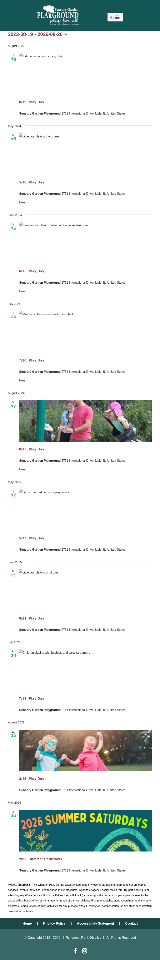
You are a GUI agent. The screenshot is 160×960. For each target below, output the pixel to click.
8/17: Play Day (31, 449)
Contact (131, 923)
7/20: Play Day (31, 360)
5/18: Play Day (31, 182)
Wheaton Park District (83, 937)
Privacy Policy (54, 923)
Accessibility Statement (95, 923)
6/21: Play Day (31, 618)
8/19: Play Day (31, 102)
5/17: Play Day (31, 538)
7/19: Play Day (31, 698)
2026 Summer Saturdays (40, 859)
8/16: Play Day (31, 778)
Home (27, 923)
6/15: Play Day (31, 271)
